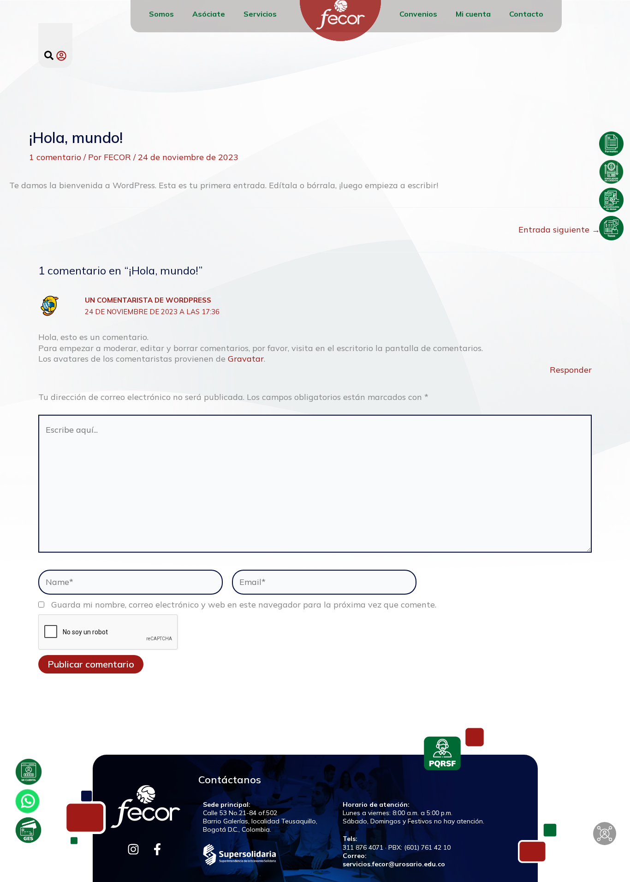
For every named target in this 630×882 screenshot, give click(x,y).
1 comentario (55, 157)
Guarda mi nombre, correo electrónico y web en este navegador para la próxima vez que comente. (243, 604)
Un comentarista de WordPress (148, 300)
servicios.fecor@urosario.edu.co (394, 864)
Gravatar (246, 358)
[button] (48, 55)
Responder (571, 369)
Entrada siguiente (559, 230)
